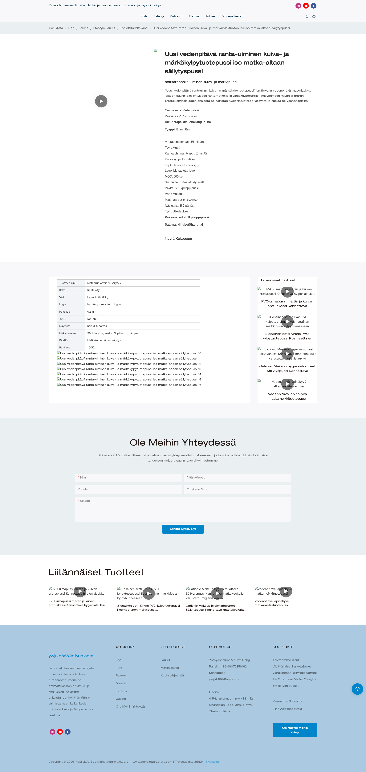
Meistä (121, 683)
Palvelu (121, 676)
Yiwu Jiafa (56, 28)
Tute (71, 28)
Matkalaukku (170, 668)
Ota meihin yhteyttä (130, 707)
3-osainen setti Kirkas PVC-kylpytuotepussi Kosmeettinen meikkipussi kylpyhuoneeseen (287, 337)
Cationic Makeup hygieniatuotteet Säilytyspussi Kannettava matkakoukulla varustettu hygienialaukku (287, 369)
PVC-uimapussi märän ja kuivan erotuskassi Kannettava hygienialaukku (287, 304)
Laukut (83, 28)
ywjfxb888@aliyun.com (225, 679)
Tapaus (121, 691)
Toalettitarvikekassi (134, 28)
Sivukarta (212, 762)
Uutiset (121, 699)
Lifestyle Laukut (104, 28)
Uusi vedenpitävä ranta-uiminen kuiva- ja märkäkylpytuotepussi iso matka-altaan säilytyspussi (221, 28)
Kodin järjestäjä (172, 676)
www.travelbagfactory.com (153, 762)
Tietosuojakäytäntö (189, 762)
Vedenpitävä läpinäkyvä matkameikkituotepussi (287, 397)
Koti (118, 660)
